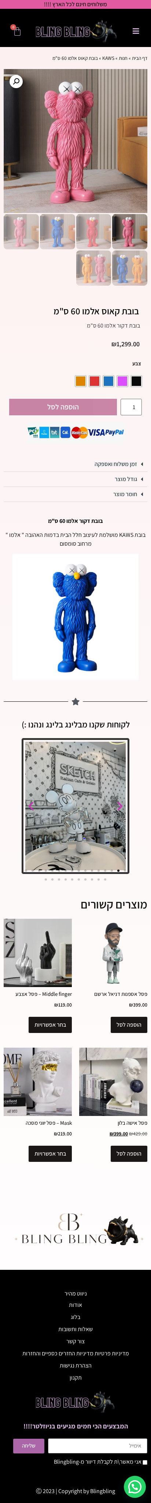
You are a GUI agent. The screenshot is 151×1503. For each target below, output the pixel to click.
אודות (75, 1305)
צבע (136, 363)
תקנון (76, 1377)
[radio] (136, 381)
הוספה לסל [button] (129, 1025)
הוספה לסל (63, 407)
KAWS (108, 58)
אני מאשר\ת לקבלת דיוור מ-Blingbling (97, 1462)
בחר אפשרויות (50, 1025)
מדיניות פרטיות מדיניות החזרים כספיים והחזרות (75, 1353)
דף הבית (139, 58)
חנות (123, 58)
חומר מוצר (125, 494)
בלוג (75, 1317)
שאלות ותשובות (75, 1329)
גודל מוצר (126, 479)
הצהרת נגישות (76, 1365)
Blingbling (102, 1491)
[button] (16, 81)
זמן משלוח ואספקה (116, 464)
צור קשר (75, 1341)
